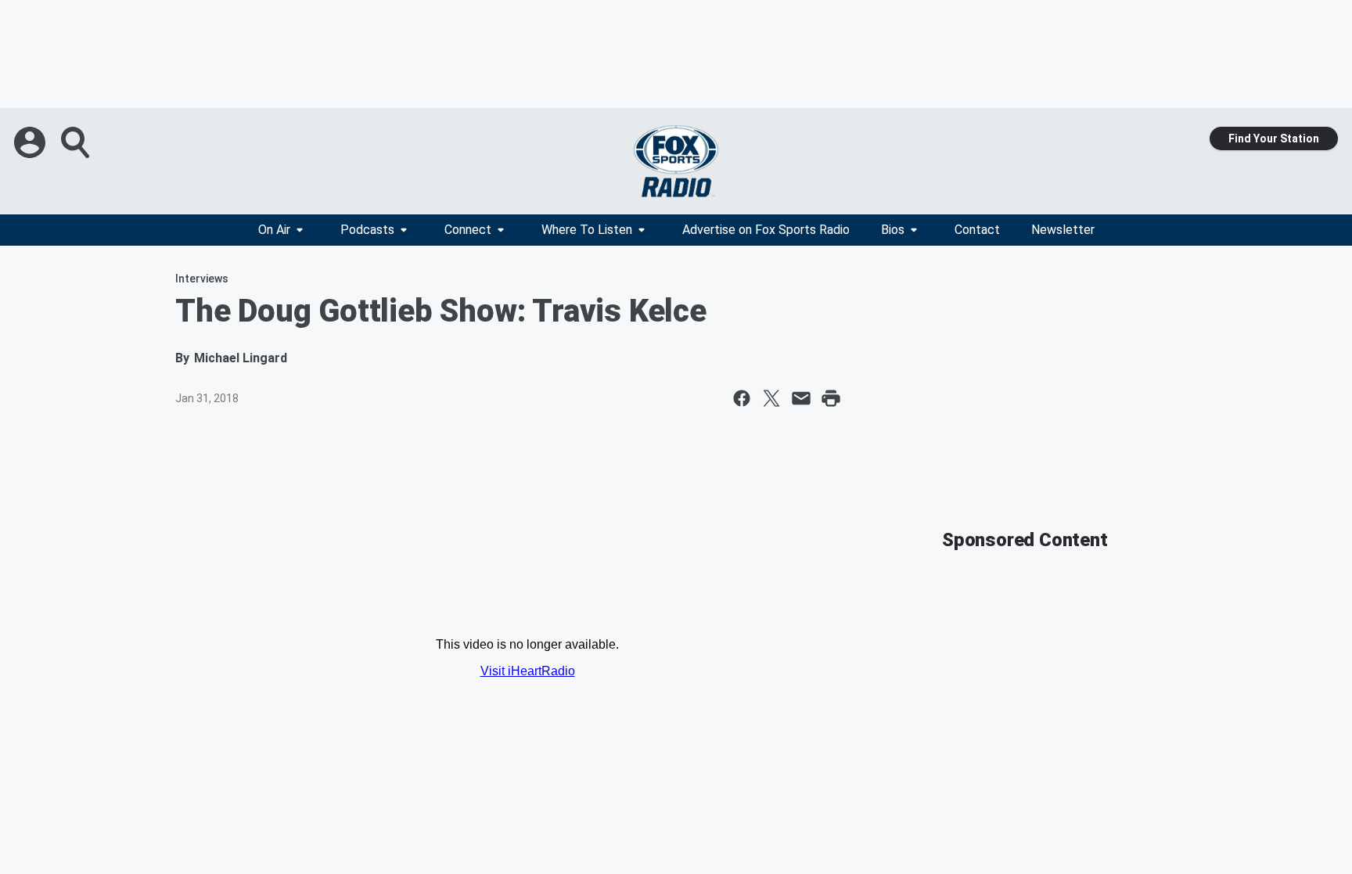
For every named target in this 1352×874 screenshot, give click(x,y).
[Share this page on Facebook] (742, 398)
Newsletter (1063, 229)
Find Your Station (1273, 138)
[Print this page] (831, 398)
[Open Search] (76, 142)
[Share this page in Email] (801, 398)
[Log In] (31, 142)
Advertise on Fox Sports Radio (766, 229)
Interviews (201, 278)
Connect (467, 229)
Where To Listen (586, 229)
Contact (977, 229)
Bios (892, 229)
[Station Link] (676, 161)
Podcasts (367, 229)
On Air (274, 229)
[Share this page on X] (771, 398)
